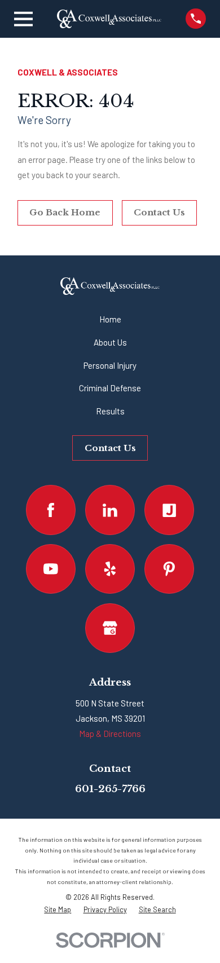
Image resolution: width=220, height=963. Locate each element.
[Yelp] (110, 569)
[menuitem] (57, 909)
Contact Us (159, 212)
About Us (110, 342)
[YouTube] (51, 569)
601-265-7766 (110, 789)
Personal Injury (110, 365)
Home (110, 319)
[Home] (109, 19)
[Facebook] (51, 509)
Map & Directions (110, 733)
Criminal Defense (110, 388)
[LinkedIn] (110, 509)
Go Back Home (64, 212)
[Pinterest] (169, 569)
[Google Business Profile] (110, 628)
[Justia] (169, 509)
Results (110, 411)
